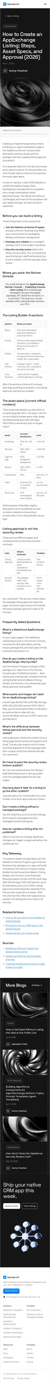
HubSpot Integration (12, 1328)
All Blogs (36, 985)
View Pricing (29, 1206)
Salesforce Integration (13, 1310)
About (29, 1349)
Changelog (8, 1357)
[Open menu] (45, 4)
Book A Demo (11, 1206)
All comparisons (34, 1310)
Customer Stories (11, 1362)
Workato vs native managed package (35, 1315)
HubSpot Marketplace (13, 1332)
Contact (30, 1357)
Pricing (30, 1362)
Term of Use (8, 1378)
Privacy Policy (23, 1378)
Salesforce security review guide (22, 933)
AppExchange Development (9, 1315)
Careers (30, 1353)
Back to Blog (13, 16)
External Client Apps (12, 1337)
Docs (5, 1353)
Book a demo (11, 1291)
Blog (5, 1349)
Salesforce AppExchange (9, 1322)
